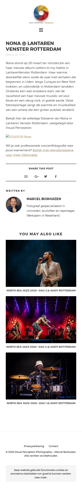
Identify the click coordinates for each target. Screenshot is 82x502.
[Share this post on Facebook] (56, 176)
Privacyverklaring (34, 446)
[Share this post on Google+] (36, 176)
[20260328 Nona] (18, 137)
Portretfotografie (53, 487)
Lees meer (41, 477)
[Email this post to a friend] (26, 176)
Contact (53, 446)
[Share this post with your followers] (46, 176)
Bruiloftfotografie (41, 492)
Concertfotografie (26, 487)
